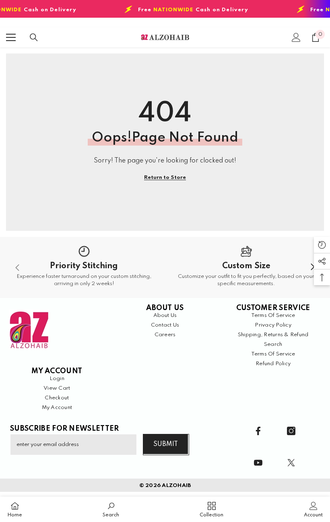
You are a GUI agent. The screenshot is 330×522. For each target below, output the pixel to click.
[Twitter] (291, 462)
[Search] (34, 37)
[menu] (11, 37)
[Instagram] (291, 431)
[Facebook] (258, 431)
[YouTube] (258, 462)
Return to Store (165, 177)
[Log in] (296, 37)
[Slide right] (312, 267)
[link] (84, 267)
